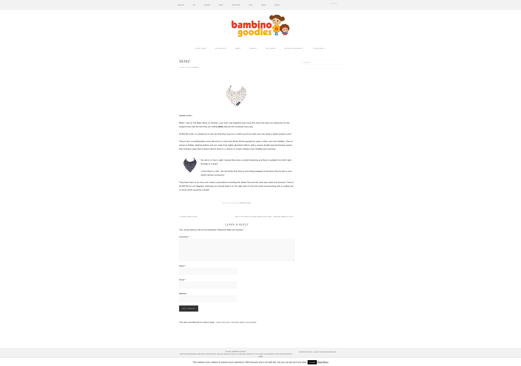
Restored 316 (331, 352)
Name (182, 266)
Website (183, 293)
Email (182, 280)
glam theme (319, 352)
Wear (249, 203)
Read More (322, 362)
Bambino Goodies (260, 25)
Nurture (242, 203)
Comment (184, 237)
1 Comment (195, 67)
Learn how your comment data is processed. (236, 322)
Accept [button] (312, 362)
